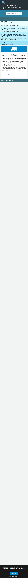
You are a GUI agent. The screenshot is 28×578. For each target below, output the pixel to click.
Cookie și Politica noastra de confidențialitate (12, 570)
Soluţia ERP (20, 65)
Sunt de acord (14, 573)
